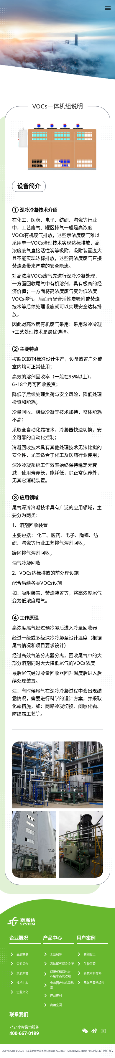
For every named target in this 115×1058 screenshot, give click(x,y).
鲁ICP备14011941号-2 (101, 1050)
